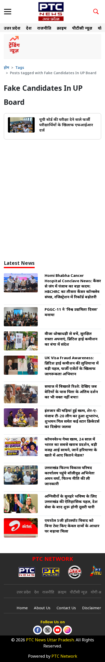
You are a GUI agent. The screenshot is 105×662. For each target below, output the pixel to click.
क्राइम (62, 28)
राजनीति (44, 28)
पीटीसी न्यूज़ (82, 28)
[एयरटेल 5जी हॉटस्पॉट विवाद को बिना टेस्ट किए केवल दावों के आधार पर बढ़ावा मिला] (21, 528)
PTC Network (64, 656)
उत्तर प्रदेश (12, 28)
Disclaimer (91, 608)
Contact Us (66, 608)
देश (29, 28)
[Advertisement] (52, 202)
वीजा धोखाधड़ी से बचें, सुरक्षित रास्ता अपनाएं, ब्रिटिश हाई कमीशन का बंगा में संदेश (71, 339)
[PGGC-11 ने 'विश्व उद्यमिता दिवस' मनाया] (21, 317)
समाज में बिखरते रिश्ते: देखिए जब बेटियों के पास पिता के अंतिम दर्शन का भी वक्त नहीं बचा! (71, 392)
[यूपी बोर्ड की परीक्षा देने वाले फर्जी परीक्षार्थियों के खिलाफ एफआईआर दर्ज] (21, 125)
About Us (42, 608)
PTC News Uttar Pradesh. (50, 640)
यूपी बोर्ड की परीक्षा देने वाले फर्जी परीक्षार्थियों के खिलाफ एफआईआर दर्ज (66, 125)
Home (22, 608)
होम (6, 68)
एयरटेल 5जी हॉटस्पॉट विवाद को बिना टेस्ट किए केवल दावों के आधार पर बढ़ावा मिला (72, 526)
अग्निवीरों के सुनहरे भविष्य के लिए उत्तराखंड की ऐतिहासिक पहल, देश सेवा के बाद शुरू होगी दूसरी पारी (71, 502)
